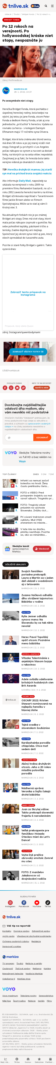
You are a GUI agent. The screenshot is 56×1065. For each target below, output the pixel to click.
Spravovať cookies (11, 946)
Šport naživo (19, 1001)
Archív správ (8, 936)
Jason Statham (29, 760)
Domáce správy (21, 931)
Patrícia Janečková (30, 654)
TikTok (48, 906)
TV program (8, 963)
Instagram (10, 906)
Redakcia (36, 941)
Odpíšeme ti (8, 979)
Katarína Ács (28, 690)
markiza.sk (20, 89)
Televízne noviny (28, 995)
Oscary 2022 (28, 696)
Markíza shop (23, 979)
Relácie (32, 1001)
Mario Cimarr (28, 805)
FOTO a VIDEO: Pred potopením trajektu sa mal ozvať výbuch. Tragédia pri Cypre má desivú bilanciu (36, 495)
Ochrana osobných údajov (15, 941)
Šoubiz (17, 14)
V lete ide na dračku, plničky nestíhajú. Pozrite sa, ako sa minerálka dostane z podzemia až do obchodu (36, 532)
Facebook (24, 906)
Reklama (37, 968)
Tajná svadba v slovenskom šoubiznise (36, 726)
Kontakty (6, 931)
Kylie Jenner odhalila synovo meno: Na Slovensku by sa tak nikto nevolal (37, 621)
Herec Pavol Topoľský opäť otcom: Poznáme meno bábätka (36, 640)
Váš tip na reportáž (18, 926)
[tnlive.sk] (15, 6)
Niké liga (6, 1001)
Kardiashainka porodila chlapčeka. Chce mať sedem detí (36, 746)
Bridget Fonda (28, 14)
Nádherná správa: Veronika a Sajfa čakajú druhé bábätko (36, 791)
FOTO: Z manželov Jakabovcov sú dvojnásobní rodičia (34, 875)
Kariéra (47, 968)
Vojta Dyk (26, 851)
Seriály (41, 1001)
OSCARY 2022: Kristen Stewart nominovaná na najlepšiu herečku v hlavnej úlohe (37, 705)
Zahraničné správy (41, 931)
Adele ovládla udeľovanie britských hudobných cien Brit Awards (37, 682)
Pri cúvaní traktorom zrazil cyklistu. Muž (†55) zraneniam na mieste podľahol (35, 520)
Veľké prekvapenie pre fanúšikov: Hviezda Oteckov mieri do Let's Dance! (36, 835)
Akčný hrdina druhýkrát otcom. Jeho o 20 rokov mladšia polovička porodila (36, 768)
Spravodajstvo (46, 995)
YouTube (37, 906)
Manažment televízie (12, 973)
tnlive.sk (8, 14)
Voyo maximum (10, 995)
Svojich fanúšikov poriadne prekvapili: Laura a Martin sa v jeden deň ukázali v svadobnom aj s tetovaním (37, 578)
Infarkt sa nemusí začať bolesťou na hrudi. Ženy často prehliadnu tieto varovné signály (34, 483)
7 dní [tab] (51, 474)
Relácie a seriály (34, 963)
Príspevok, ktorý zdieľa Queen (19, 326)
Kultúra (26, 612)
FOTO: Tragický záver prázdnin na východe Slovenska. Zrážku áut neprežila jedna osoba (33, 507)
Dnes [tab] (36, 474)
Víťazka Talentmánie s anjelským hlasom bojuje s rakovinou (37, 661)
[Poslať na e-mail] (17, 388)
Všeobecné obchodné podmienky (34, 936)
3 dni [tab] (43, 474)
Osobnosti (7, 968)
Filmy (49, 1001)
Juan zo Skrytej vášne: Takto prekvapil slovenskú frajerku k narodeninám (38, 812)
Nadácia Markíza (34, 973)
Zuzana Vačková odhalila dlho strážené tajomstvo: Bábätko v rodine (37, 598)
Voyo (22, 461)
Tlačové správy (22, 968)
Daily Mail (25, 180)
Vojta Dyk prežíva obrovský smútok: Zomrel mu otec (37, 858)
